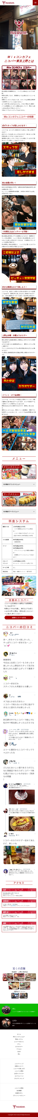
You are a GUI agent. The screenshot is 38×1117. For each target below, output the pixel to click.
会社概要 (19, 1090)
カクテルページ (19, 1076)
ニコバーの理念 (19, 1088)
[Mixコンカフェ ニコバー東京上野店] (8, 2)
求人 (19, 1054)
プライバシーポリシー (19, 1095)
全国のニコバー (19, 1066)
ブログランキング (19, 1078)
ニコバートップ (19, 1063)
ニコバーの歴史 (19, 1071)
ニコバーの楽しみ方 (19, 1068)
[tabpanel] (19, 27)
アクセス (19, 1049)
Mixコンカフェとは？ (19, 1036)
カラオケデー (19, 1046)
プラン (19, 1044)
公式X (13, 905)
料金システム (19, 1039)
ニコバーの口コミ (19, 1041)
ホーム (19, 1034)
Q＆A (19, 1051)
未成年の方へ (19, 1093)
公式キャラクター (19, 1073)
